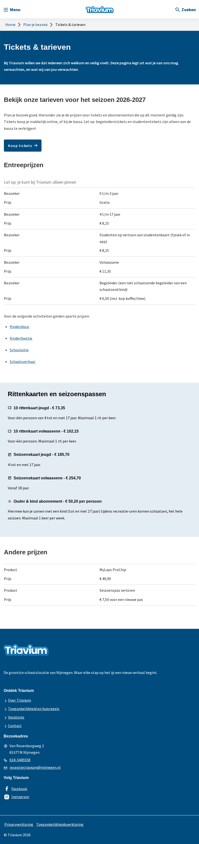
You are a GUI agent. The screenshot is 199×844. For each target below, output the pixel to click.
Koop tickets (20, 145)
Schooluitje (19, 349)
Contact (15, 725)
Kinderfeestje (21, 338)
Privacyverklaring (18, 824)
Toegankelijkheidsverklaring (59, 824)
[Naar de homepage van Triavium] (100, 5)
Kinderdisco (19, 326)
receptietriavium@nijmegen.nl (35, 767)
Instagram (20, 796)
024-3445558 (19, 759)
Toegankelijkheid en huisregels (33, 708)
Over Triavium (19, 700)
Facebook (19, 788)
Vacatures (16, 717)
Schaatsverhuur (22, 361)
